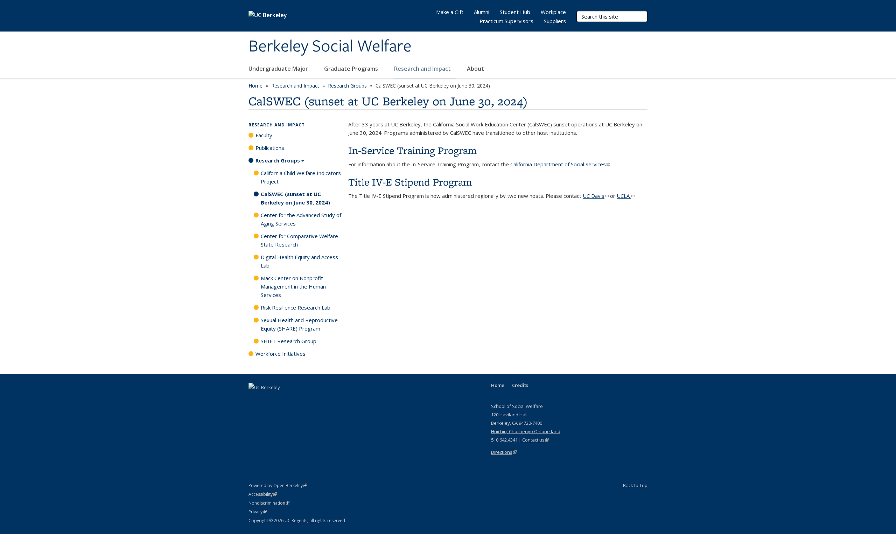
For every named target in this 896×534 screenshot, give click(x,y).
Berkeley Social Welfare (330, 46)
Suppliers (555, 21)
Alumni (481, 11)
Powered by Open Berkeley (277, 485)
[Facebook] (255, 399)
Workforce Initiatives (280, 353)
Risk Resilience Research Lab (295, 307)
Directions (504, 452)
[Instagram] (296, 399)
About (476, 68)
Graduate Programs (351, 68)
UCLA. (626, 195)
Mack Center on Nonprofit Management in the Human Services (293, 286)
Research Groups (347, 85)
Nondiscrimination (268, 503)
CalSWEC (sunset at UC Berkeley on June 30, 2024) (295, 198)
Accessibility (262, 494)
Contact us (535, 440)
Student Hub (515, 11)
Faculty (263, 135)
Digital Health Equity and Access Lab (299, 261)
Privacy (257, 512)
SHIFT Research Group (288, 341)
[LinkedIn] (268, 399)
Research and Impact (423, 68)
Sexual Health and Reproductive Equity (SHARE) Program (299, 324)
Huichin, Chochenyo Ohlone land (525, 431)
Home (255, 85)
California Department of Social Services (560, 164)
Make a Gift (449, 11)
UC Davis (596, 195)
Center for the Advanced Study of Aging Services (301, 219)
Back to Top (635, 485)
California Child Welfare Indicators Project (301, 177)
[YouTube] (282, 399)
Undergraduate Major (278, 68)
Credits (520, 385)
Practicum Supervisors (506, 21)
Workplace (553, 11)
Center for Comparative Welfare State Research (299, 240)
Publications (269, 147)
